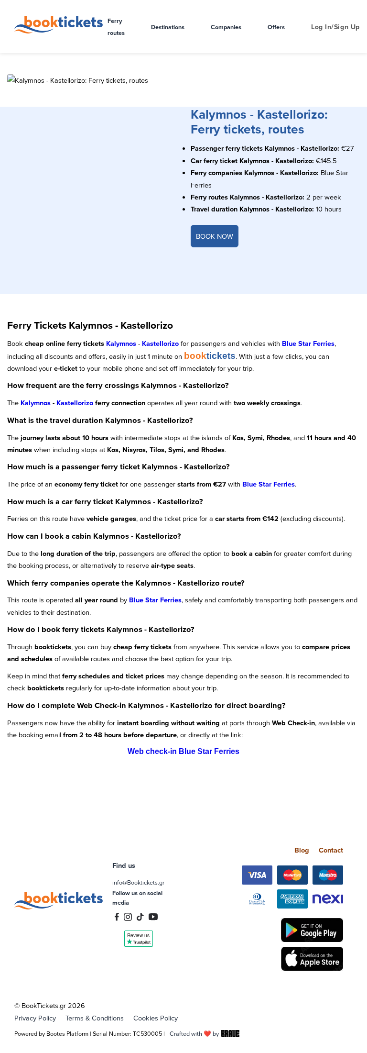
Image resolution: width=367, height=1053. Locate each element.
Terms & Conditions (94, 1018)
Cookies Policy (155, 1018)
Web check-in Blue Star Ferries (183, 751)
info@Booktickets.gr (138, 882)
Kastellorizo (160, 343)
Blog (301, 850)
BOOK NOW (214, 236)
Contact (331, 850)
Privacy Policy (35, 1018)
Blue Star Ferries (308, 343)
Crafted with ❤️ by (194, 1033)
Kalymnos (121, 343)
